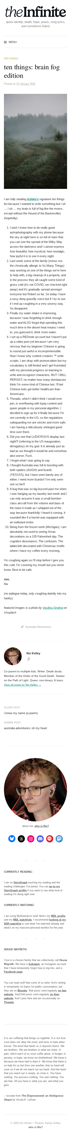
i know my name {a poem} (21, 713)
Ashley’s (33, 199)
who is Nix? (42, 826)
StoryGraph (20, 882)
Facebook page (13, 971)
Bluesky (22, 990)
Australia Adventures (38, 626)
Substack (34, 964)
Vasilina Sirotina (53, 607)
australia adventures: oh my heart (25, 728)
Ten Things (11, 58)
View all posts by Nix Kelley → (22, 684)
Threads (9, 1002)
